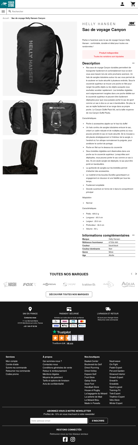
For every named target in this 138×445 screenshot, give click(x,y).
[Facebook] (65, 440)
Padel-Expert (115, 367)
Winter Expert (115, 403)
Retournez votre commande (108, 320)
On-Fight (113, 364)
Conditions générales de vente (57, 367)
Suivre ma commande (16, 367)
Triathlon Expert (117, 396)
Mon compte (12, 361)
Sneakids (113, 383)
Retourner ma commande (18, 370)
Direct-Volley (90, 370)
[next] (136, 274)
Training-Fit (114, 390)
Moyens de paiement (53, 377)
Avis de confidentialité (53, 383)
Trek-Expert (114, 393)
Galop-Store (90, 380)
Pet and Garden (117, 370)
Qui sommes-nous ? (52, 361)
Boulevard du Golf (93, 364)
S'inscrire (98, 420)
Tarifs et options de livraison (56, 380)
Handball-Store (91, 386)
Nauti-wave (114, 361)
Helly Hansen (99, 24)
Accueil (6, 18)
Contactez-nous (30, 317)
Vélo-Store (114, 399)
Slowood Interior (117, 374)
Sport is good (115, 386)
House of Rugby (92, 390)
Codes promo (12, 374)
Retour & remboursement (55, 370)
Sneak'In (113, 380)
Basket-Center (91, 361)
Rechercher (17, 11)
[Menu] (3, 11)
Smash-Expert (116, 377)
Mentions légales (51, 374)
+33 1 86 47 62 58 (30, 326)
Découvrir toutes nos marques (69, 294)
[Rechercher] (9, 11)
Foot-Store (89, 377)
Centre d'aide (12, 364)
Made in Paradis (92, 403)
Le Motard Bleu (91, 399)
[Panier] (133, 4)
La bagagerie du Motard (95, 393)
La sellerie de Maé (93, 396)
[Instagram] (72, 440)
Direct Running (91, 367)
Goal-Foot (89, 383)
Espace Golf (90, 374)
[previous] (132, 274)
